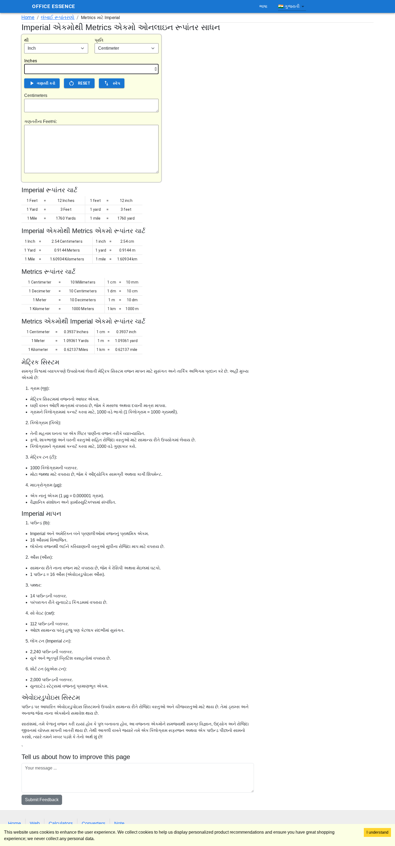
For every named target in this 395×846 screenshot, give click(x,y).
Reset (84, 83)
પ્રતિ (99, 40)
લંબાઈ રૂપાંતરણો (58, 17)
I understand (377, 832)
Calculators (61, 823)
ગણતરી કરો (46, 83)
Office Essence (53, 6)
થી (26, 40)
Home (28, 17)
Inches (30, 60)
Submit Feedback (42, 799)
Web (35, 823)
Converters (93, 823)
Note (119, 823)
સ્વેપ (116, 83)
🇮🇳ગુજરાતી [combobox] (289, 6)
